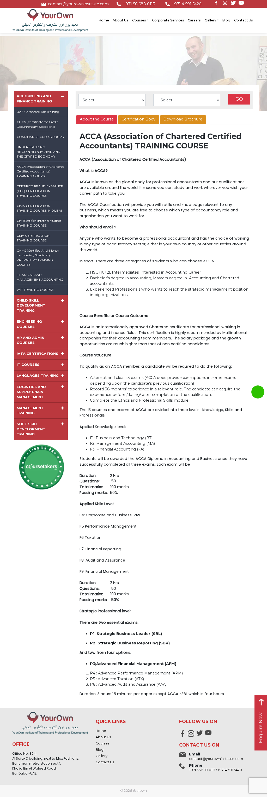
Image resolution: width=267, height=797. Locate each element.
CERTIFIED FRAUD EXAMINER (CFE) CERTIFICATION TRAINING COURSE (40, 191)
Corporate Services (168, 20)
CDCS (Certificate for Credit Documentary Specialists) (37, 124)
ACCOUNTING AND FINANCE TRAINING (34, 98)
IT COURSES (28, 364)
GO (239, 99)
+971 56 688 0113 (139, 4)
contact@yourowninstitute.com (78, 4)
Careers (194, 20)
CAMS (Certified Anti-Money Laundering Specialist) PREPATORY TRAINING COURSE (38, 258)
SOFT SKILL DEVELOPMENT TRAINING (31, 429)
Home (104, 20)
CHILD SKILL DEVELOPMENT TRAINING (31, 305)
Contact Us (243, 20)
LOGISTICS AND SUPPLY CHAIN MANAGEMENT (31, 392)
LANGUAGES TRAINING (38, 375)
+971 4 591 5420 (187, 4)
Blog (226, 20)
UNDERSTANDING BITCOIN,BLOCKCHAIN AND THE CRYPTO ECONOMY (38, 151)
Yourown (140, 791)
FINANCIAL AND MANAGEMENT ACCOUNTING (40, 277)
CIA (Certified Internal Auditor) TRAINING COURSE (39, 223)
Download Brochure (182, 119)
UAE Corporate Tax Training (38, 112)
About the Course (97, 119)
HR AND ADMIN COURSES (30, 340)
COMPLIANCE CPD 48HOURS (40, 137)
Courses (139, 20)
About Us (120, 20)
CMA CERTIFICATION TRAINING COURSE (33, 238)
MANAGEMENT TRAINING (30, 410)
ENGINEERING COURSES (29, 324)
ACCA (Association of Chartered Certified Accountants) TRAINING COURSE (40, 171)
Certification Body (138, 119)
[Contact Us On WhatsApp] (257, 391)
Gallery (210, 20)
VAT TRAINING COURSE (35, 290)
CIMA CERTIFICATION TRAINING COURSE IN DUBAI (39, 208)
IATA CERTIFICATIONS (37, 353)
